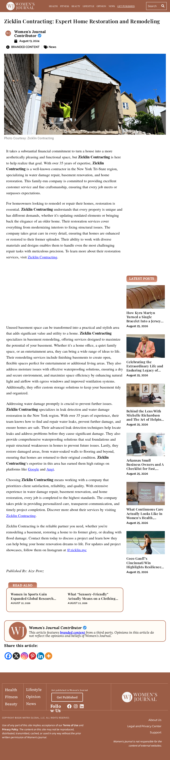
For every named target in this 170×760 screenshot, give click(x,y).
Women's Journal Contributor (30, 33)
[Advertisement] (64, 294)
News (112, 6)
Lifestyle (88, 6)
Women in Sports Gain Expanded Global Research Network (32, 598)
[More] (48, 656)
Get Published (126, 6)
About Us (154, 720)
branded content (72, 632)
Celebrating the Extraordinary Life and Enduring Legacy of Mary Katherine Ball (144, 368)
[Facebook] (8, 656)
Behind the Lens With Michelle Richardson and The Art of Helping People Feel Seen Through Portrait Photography (144, 421)
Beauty (76, 6)
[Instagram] (24, 656)
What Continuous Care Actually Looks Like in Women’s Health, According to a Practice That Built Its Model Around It (145, 519)
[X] (16, 656)
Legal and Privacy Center (144, 726)
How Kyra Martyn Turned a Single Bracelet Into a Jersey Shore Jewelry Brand (143, 318)
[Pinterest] (32, 656)
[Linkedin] (40, 656)
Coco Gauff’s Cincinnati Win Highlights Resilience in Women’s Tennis (144, 564)
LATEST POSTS (141, 278)
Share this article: (21, 645)
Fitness (64, 6)
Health (53, 6)
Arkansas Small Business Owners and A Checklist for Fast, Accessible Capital (145, 466)
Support (155, 732)
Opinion (101, 6)
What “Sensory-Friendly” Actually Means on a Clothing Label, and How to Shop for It (92, 598)
